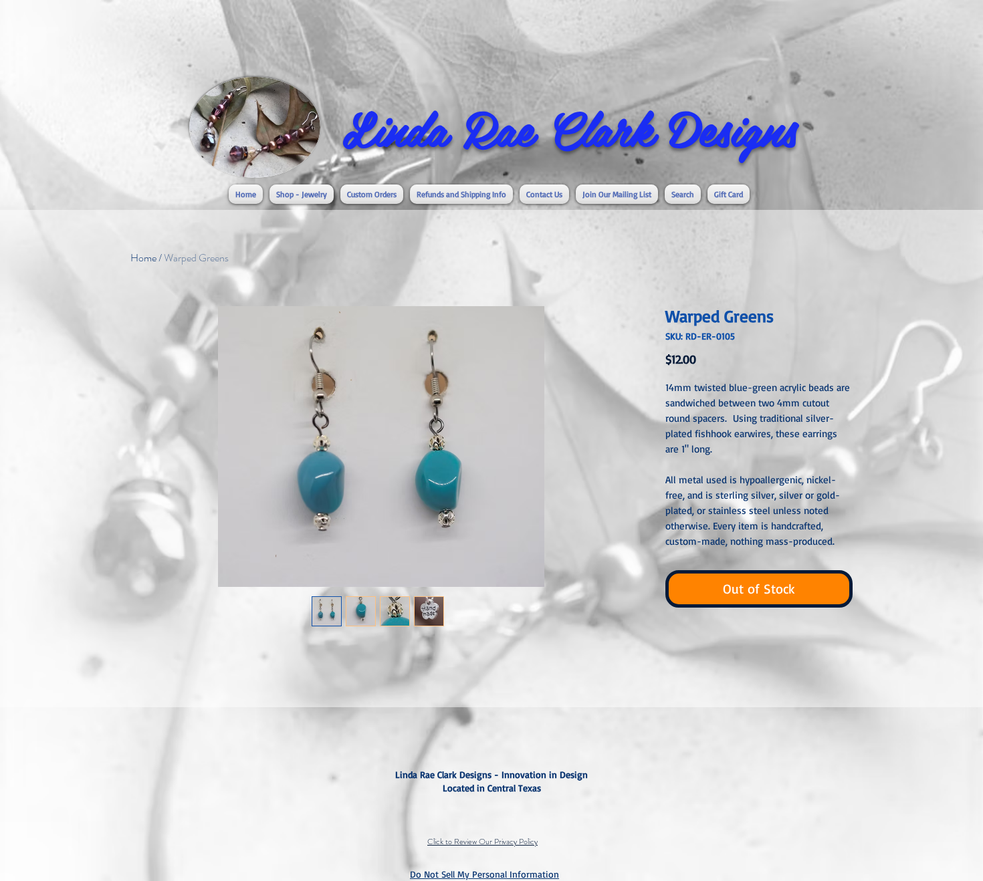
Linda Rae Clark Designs (569, 127)
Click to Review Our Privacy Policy (482, 842)
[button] (301, 194)
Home (143, 257)
